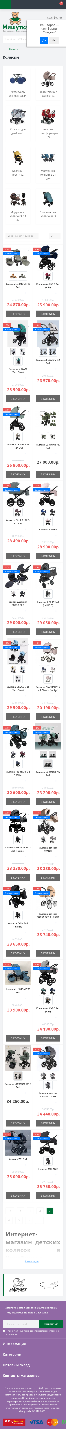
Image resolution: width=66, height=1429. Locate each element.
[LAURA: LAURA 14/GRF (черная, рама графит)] (52, 512)
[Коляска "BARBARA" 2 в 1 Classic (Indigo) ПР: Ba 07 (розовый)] (48, 678)
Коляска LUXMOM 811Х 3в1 (18, 1085)
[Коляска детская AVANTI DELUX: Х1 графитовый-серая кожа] (52, 1076)
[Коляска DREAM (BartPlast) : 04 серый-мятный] (22, 351)
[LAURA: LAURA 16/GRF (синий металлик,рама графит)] (43, 512)
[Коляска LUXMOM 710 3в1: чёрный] (52, 436)
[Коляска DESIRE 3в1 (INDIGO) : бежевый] (18, 436)
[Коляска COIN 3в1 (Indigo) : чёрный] (18, 915)
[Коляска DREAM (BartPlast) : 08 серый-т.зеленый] (18, 360)
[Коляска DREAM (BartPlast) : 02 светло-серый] (13, 351)
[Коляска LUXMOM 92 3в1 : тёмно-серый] (52, 351)
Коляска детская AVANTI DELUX (48, 1095)
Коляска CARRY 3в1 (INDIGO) (48, 603)
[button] (27, 4)
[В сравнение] (28, 254)
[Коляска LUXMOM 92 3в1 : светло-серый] (43, 351)
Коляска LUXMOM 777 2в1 (48, 773)
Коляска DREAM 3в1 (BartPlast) (17, 688)
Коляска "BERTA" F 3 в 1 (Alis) (18, 773)
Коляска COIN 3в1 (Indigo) (18, 925)
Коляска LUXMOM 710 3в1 (48, 446)
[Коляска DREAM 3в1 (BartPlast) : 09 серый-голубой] (22, 669)
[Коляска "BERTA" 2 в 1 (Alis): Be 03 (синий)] (18, 763)
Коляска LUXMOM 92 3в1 (48, 361)
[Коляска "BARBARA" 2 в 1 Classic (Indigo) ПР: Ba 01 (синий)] (43, 669)
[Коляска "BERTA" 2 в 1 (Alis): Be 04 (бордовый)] (22, 754)
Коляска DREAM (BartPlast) (18, 370)
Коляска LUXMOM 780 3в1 (18, 285)
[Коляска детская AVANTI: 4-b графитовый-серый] (52, 839)
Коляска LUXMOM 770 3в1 (18, 991)
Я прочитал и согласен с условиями (32, 1332)
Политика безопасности (32, 1330)
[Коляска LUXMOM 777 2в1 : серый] (52, 754)
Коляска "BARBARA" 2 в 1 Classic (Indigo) (48, 688)
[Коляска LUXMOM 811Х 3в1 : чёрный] (18, 1075)
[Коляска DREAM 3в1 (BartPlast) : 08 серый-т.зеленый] (18, 678)
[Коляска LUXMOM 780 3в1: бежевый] (13, 275)
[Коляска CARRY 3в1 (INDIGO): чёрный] (48, 593)
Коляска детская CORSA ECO (17, 603)
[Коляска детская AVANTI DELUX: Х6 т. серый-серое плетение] (48, 1085)
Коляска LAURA (48, 529)
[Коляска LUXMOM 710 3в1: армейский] (43, 436)
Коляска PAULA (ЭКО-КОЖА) (18, 522)
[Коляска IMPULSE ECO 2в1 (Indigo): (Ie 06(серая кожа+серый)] (18, 839)
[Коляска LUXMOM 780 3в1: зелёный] (22, 275)
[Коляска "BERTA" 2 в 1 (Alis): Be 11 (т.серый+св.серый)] (13, 754)
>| (39, 1220)
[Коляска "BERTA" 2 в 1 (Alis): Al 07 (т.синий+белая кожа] (52, 991)
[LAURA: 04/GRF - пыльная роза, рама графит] (48, 521)
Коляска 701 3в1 (18, 1159)
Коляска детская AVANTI (48, 849)
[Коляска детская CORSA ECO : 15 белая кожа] (13, 593)
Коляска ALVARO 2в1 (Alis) (48, 286)
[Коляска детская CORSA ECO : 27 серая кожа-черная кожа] (22, 593)
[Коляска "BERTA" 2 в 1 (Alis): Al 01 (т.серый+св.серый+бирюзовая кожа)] (43, 991)
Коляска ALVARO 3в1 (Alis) (48, 1010)
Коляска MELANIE (48, 1169)
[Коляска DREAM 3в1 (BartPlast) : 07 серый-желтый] (13, 669)
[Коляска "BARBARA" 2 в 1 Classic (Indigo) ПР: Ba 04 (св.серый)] (52, 669)
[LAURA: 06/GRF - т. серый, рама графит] (48, 1161)
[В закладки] (28, 249)
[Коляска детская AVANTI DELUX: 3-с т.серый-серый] (43, 1076)
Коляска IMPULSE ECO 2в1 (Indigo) (17, 849)
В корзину (18, 314)
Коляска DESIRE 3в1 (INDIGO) (18, 446)
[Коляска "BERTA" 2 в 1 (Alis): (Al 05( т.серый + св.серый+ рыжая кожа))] (48, 1000)
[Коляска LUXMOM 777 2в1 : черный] (48, 763)
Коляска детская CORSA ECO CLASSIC (48, 915)
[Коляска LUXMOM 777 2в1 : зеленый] (43, 754)
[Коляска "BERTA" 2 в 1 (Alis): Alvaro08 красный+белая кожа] (48, 276)
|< (9, 1210)
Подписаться (51, 1323)
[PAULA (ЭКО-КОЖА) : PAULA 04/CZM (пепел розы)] (18, 512)
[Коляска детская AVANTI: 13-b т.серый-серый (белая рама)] (43, 839)
